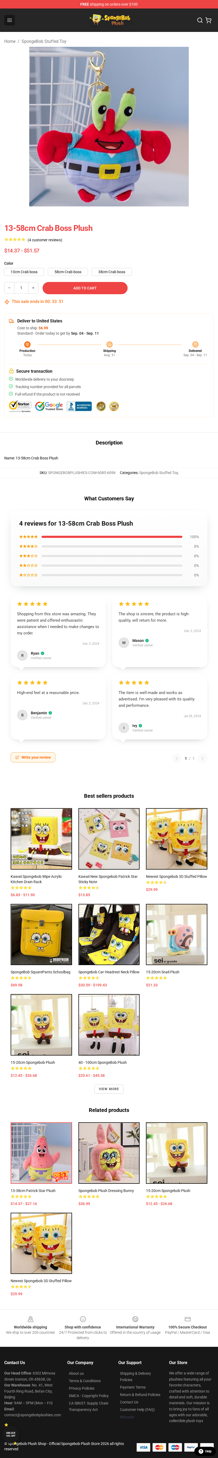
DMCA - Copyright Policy (89, 1396)
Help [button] (208, 1451)
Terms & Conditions (85, 1381)
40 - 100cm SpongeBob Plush (102, 1062)
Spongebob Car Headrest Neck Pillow (109, 972)
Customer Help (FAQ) (137, 1409)
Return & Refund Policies (140, 1395)
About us (76, 1373)
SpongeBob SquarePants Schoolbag (40, 972)
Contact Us (129, 1402)
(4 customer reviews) (45, 240)
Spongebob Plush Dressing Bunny (106, 1191)
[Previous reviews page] (177, 758)
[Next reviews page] (202, 758)
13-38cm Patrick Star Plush (33, 1191)
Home (9, 41)
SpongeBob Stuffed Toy (44, 41)
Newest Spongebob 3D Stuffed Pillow (176, 876)
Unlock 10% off (10, 1434)
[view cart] (208, 20)
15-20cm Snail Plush (162, 972)
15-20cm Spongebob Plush (33, 1062)
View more (109, 1089)
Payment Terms (133, 1387)
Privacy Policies (81, 1388)
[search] (200, 20)
